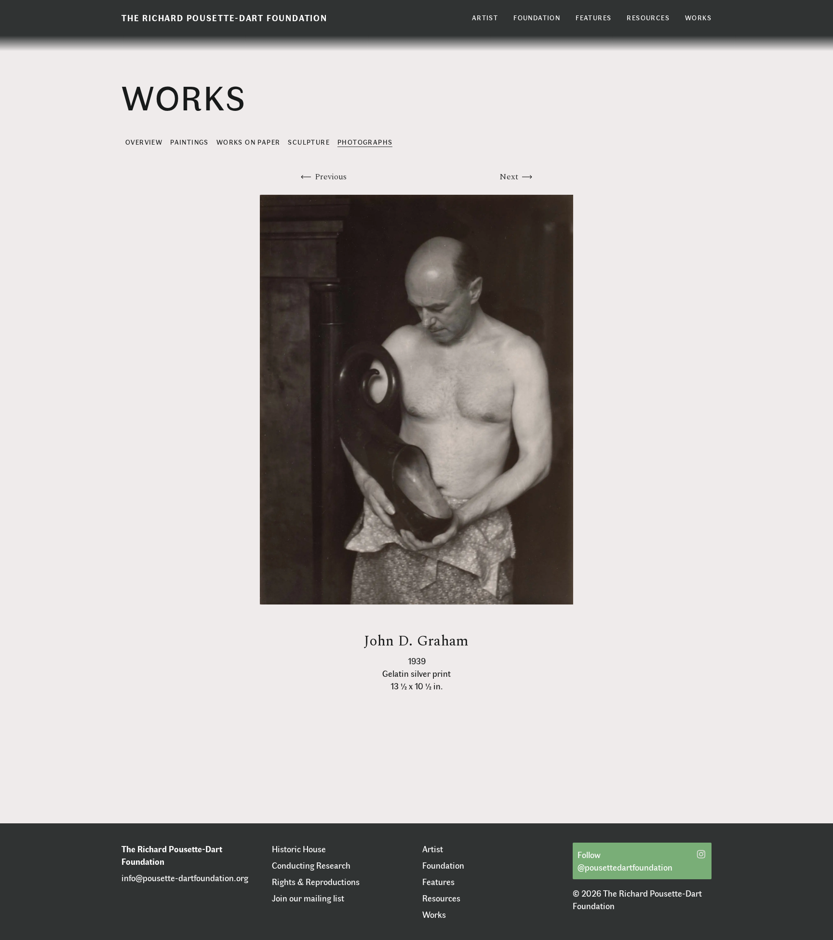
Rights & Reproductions (316, 881)
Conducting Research (311, 865)
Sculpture (309, 142)
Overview (143, 142)
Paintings (189, 142)
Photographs (364, 142)
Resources (441, 898)
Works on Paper (248, 142)
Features (438, 881)
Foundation (443, 865)
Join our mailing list (308, 898)
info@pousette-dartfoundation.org (184, 878)
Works (434, 914)
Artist (432, 849)
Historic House (299, 849)
